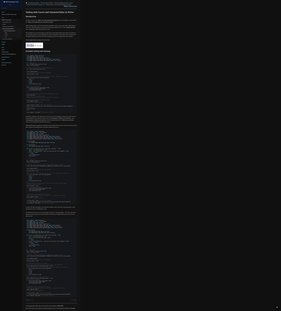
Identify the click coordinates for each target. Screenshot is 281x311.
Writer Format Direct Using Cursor (36, 4)
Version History (5, 52)
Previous (30, 300)
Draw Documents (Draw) (8, 26)
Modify (6, 34)
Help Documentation (6, 19)
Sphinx (33, 308)
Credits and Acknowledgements (9, 54)
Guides (3, 44)
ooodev (3, 59)
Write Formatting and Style (9, 30)
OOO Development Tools (11, 1)
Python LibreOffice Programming (9, 14)
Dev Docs (4, 65)
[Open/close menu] (0, 20)
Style (6, 36)
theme (40, 308)
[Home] (26, 3)
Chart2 (4, 24)
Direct (71, 3)
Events (3, 49)
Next (73, 300)
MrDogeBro (72, 308)
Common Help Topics (7, 39)
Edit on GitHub (71, 6)
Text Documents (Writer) (8, 28)
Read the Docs (52, 308)
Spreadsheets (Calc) (7, 22)
